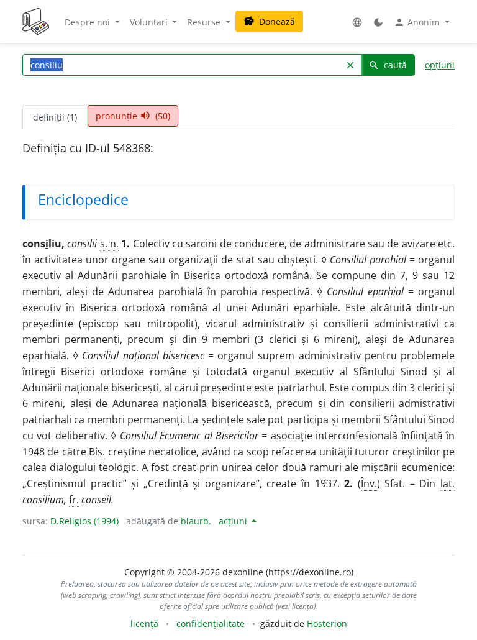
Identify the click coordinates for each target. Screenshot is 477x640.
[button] (357, 22)
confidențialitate (210, 623)
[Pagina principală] (36, 22)
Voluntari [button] (150, 22)
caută (387, 65)
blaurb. (196, 521)
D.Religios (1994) (84, 521)
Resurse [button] (205, 22)
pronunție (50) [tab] (133, 116)
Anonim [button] (418, 22)
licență (144, 623)
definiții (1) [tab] (55, 117)
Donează (269, 21)
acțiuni (234, 521)
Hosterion (327, 623)
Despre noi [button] (88, 22)
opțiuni (440, 65)
